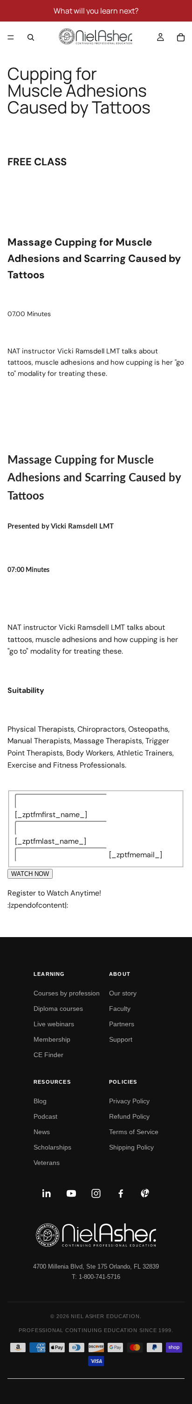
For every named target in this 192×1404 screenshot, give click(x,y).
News (42, 1132)
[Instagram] (96, 1193)
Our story (123, 993)
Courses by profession (67, 993)
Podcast (45, 1116)
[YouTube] (71, 1193)
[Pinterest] (145, 1193)
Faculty (119, 1008)
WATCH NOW (30, 873)
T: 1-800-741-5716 (96, 1276)
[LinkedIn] (46, 1193)
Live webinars (54, 1024)
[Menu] (10, 37)
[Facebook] (120, 1193)
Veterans (47, 1162)
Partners (121, 1024)
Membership (52, 1039)
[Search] (31, 37)
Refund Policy (129, 1116)
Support (120, 1039)
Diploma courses (58, 1008)
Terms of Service (133, 1132)
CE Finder (48, 1054)
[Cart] (181, 37)
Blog (40, 1101)
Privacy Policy (129, 1101)
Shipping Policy (131, 1147)
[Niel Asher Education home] (96, 1235)
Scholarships (52, 1147)
